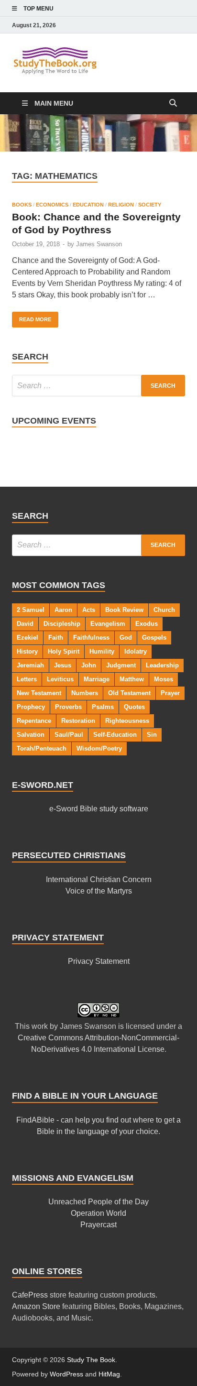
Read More (31, 317)
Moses (163, 679)
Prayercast (98, 1225)
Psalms (103, 706)
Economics (52, 204)
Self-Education (115, 734)
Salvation (30, 734)
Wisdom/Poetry (99, 748)
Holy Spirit (63, 651)
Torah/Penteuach (41, 748)
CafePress (30, 1295)
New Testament (39, 693)
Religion (121, 204)
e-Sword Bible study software (98, 809)
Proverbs (68, 706)
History (27, 651)
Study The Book (91, 1360)
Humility (101, 651)
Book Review (124, 609)
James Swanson (99, 244)
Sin (152, 734)
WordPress (66, 1374)
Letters (27, 679)
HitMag (109, 1374)
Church (164, 609)
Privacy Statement (99, 961)
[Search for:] (98, 385)
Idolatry (135, 651)
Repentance (34, 720)
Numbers (84, 693)
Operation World (98, 1213)
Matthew (132, 679)
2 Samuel (30, 609)
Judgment (121, 665)
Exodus (146, 623)
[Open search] (173, 103)
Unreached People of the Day (98, 1202)
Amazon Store (36, 1306)
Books (22, 204)
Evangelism (107, 623)
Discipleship (62, 623)
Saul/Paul (69, 734)
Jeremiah (30, 665)
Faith (55, 637)
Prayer (170, 693)
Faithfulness (91, 637)
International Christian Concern (99, 879)
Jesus (62, 665)
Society (149, 204)
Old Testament (129, 693)
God (126, 637)
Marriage (96, 679)
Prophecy (31, 706)
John (88, 665)
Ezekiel (27, 637)
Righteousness (127, 720)
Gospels (154, 637)
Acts (88, 609)
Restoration (78, 720)
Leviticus (60, 679)
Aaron (63, 609)
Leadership (162, 665)
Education (88, 204)
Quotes (134, 706)
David (25, 623)
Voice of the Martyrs (99, 891)
